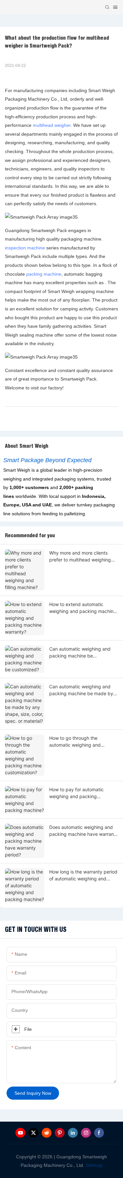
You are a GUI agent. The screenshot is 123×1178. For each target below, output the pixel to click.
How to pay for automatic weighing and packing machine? (76, 793)
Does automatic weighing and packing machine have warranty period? (83, 830)
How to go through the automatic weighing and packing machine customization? (75, 741)
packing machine (43, 274)
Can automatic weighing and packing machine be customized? (80, 652)
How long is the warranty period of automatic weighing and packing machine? (83, 875)
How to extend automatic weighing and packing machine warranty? (82, 608)
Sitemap (93, 1165)
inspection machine (25, 247)
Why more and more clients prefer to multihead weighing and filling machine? (80, 556)
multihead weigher (52, 125)
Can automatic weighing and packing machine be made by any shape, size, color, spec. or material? (82, 690)
